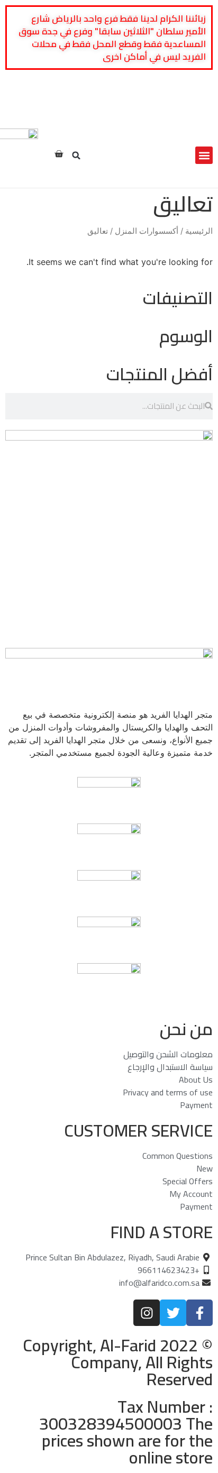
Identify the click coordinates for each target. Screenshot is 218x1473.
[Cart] (59, 154)
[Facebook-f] (203, 108)
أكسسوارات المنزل (146, 231)
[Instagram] (173, 108)
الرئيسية (199, 231)
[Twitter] (188, 108)
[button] (204, 155)
